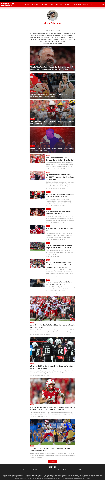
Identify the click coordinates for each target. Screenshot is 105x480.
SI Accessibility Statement (79, 469)
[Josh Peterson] (52, 169)
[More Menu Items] (91, 4)
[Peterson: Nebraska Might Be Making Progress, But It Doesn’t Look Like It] (52, 250)
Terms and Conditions (63, 469)
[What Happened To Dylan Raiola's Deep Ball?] (52, 233)
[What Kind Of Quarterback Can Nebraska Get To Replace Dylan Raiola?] (52, 162)
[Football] (48, 155)
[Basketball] (48, 209)
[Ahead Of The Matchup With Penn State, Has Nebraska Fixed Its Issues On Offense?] (52, 315)
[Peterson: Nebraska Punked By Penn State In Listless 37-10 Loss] (52, 286)
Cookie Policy (36, 469)
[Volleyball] (48, 192)
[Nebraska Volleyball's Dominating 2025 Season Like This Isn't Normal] (52, 198)
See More (52, 461)
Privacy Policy (23, 469)
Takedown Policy (48, 469)
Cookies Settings (23, 471)
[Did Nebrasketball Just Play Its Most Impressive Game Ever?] (52, 216)
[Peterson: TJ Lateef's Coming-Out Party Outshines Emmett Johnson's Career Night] (52, 439)
